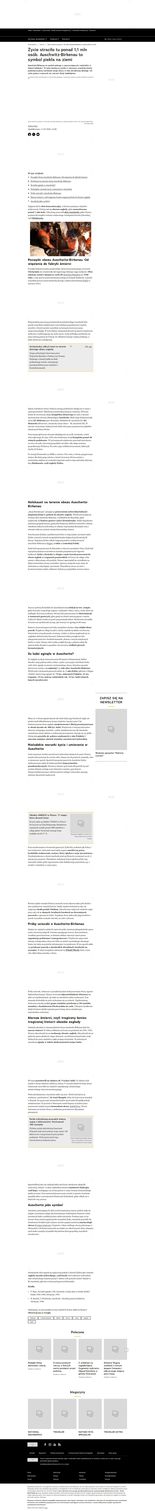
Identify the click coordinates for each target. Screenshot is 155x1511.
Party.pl (55, 1476)
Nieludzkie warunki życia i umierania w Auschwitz (51, 189)
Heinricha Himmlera (72, 275)
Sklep (30, 30)
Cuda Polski (46, 30)
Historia (42, 44)
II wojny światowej (43, 1225)
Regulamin (42, 1453)
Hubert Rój (32, 126)
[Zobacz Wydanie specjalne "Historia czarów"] (111, 729)
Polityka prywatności (57, 1453)
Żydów (85, 281)
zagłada (86, 1318)
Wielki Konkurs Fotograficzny (61, 30)
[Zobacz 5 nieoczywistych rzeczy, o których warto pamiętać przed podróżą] (64, 1349)
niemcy (68, 1318)
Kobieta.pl (82, 1472)
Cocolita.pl (82, 1479)
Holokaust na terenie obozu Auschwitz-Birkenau (51, 181)
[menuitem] (37, 39)
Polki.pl (81, 1476)
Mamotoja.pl (31, 1476)
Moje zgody (113, 1453)
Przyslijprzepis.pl (110, 1476)
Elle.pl (29, 1472)
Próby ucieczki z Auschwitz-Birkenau (46, 193)
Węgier (50, 543)
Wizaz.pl (56, 1479)
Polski (41, 331)
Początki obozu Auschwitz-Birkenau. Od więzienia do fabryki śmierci (59, 177)
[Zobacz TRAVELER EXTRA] (115, 1414)
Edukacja (33, 1318)
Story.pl (107, 1479)
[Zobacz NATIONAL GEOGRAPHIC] (39, 1414)
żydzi (31, 1322)
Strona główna (32, 44)
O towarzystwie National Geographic (80, 1453)
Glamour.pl (56, 1472)
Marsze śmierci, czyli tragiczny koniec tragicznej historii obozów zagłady (60, 197)
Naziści (58, 1318)
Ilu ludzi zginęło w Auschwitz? (43, 185)
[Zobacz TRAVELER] (64, 1414)
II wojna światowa (46, 1318)
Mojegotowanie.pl (111, 1472)
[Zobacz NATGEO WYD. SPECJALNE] (90, 1414)
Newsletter (37, 30)
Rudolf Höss (75, 1106)
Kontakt (32, 1453)
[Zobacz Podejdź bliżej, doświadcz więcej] (39, 1349)
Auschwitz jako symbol (40, 201)
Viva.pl (29, 1479)
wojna (77, 1318)
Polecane (93, 30)
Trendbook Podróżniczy (80, 30)
